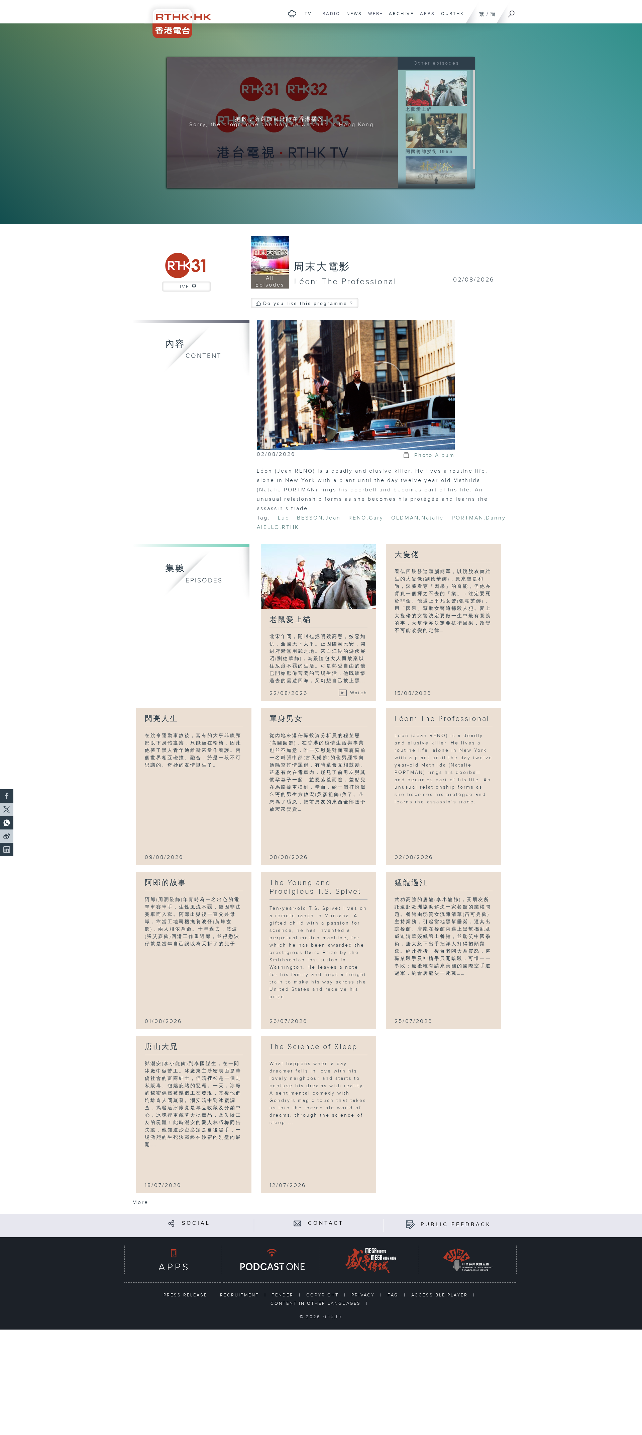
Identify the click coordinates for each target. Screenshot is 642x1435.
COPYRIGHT (323, 1295)
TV (306, 17)
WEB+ (374, 17)
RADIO (329, 17)
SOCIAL (196, 1223)
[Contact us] (297, 1223)
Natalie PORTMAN (452, 518)
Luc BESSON (300, 518)
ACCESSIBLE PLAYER (440, 1295)
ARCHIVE (400, 17)
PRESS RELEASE (186, 1295)
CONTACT (326, 1223)
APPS (426, 17)
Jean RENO (345, 518)
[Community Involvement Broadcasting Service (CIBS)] (468, 1260)
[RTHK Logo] (177, 19)
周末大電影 (322, 267)
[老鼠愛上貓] (436, 88)
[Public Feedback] (410, 1224)
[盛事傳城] (369, 1260)
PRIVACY (364, 1295)
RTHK (290, 527)
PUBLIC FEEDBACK (456, 1224)
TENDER (284, 1295)
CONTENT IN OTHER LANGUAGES (317, 1303)
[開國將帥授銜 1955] (436, 130)
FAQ (394, 1295)
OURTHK (451, 17)
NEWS (352, 17)
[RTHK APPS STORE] (173, 1260)
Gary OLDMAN (394, 518)
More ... (145, 1202)
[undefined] (292, 13)
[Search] (512, 11)
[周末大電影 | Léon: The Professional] (356, 385)
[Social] (171, 1223)
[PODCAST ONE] (271, 1260)
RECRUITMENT (240, 1295)
